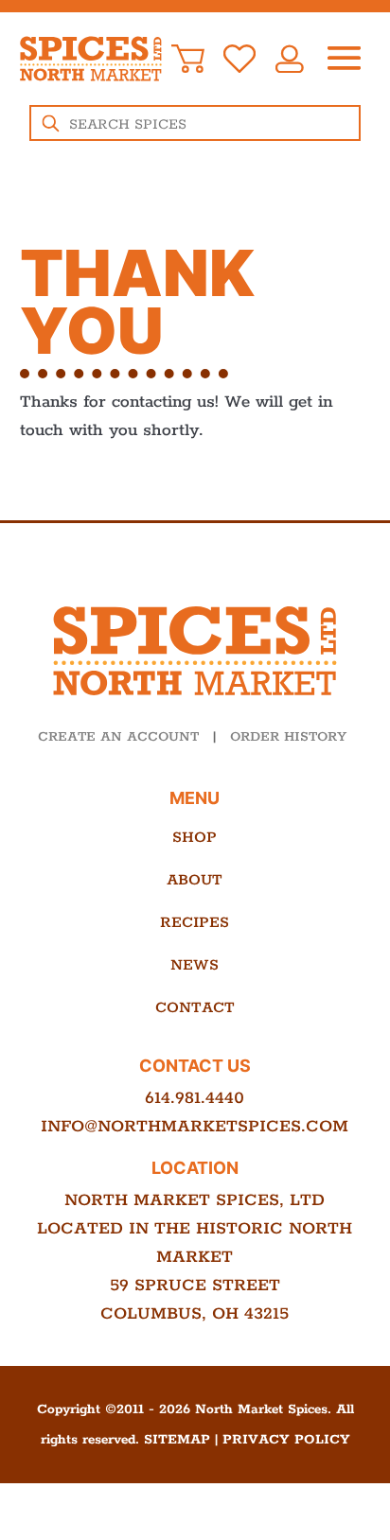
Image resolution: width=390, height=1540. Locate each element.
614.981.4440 (194, 1098)
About (194, 880)
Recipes (194, 923)
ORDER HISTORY (288, 736)
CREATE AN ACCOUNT (118, 736)
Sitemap (177, 1439)
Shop (194, 838)
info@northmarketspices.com (194, 1126)
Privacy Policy (286, 1439)
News (194, 965)
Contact (195, 1008)
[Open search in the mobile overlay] (195, 123)
